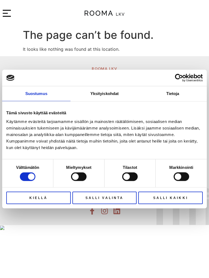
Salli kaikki (170, 198)
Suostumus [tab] (36, 93)
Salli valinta (104, 198)
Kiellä (38, 198)
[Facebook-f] (92, 211)
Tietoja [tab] (172, 93)
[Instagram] (104, 211)
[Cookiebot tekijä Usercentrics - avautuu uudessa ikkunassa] (179, 78)
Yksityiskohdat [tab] (104, 93)
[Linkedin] (117, 211)
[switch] (79, 176)
